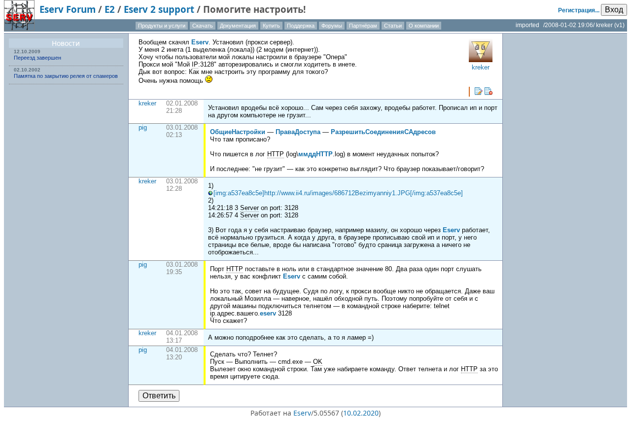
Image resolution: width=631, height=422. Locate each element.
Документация (238, 26)
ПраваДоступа (298, 132)
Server (249, 207)
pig (143, 127)
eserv (268, 313)
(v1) (619, 25)
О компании (424, 26)
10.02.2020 (361, 413)
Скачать (202, 26)
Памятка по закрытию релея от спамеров (66, 76)
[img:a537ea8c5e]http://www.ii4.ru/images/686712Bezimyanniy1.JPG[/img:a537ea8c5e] (338, 193)
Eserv (200, 42)
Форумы (331, 26)
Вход (614, 9)
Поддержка (301, 26)
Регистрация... (578, 10)
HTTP (275, 154)
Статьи (393, 26)
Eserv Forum (67, 9)
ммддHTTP (315, 154)
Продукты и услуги (161, 26)
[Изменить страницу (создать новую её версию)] (479, 91)
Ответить (158, 395)
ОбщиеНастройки (237, 132)
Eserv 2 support (159, 9)
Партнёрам (363, 26)
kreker (147, 103)
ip (212, 313)
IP (195, 64)
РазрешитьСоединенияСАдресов (383, 132)
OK (317, 361)
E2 (110, 9)
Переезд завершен (37, 58)
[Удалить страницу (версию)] (488, 91)
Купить (271, 26)
